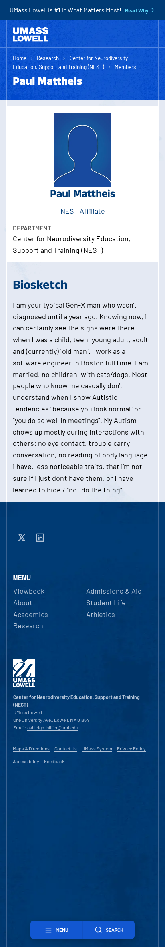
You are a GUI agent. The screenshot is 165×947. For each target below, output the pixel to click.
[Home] (30, 34)
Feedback (54, 761)
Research (48, 57)
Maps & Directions (31, 748)
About (22, 602)
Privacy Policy (131, 748)
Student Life (106, 602)
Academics (30, 614)
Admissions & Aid (114, 590)
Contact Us (65, 748)
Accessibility (26, 761)
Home (19, 57)
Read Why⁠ (137, 10)
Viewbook (28, 590)
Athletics (100, 614)
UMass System (97, 748)
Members (125, 66)
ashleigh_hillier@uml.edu (52, 727)
